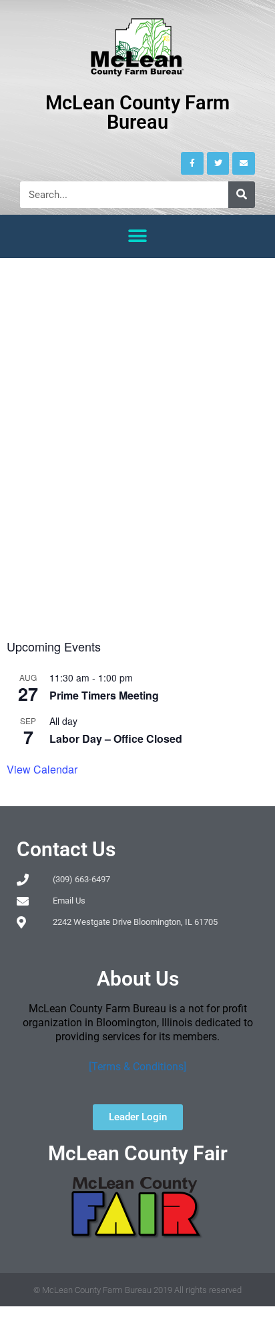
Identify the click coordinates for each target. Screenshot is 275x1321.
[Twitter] (218, 163)
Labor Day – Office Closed (115, 738)
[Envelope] (243, 163)
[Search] (241, 194)
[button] (138, 236)
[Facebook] (192, 163)
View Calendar (42, 769)
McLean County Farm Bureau (137, 112)
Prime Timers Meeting (104, 695)
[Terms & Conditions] (137, 1066)
